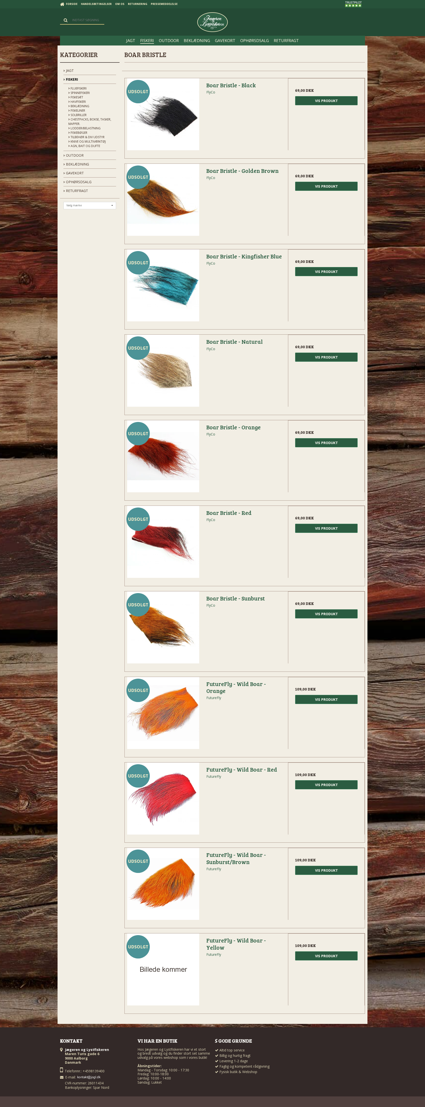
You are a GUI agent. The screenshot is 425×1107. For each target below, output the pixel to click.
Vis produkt (326, 100)
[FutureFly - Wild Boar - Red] (163, 801)
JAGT (69, 70)
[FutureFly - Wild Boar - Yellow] (163, 971)
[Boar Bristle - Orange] (163, 458)
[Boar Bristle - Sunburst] (163, 629)
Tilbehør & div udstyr (87, 137)
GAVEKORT (74, 173)
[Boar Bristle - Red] (163, 544)
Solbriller (78, 115)
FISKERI (71, 79)
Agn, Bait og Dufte (85, 146)
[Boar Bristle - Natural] (163, 373)
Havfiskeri (78, 102)
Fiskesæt (76, 97)
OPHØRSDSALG (78, 182)
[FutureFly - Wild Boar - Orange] (163, 715)
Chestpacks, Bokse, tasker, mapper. (89, 121)
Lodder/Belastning (85, 128)
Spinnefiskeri (80, 93)
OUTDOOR (74, 155)
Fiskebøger (78, 133)
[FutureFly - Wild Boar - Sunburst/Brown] (163, 886)
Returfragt (76, 190)
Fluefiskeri (78, 88)
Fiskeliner (77, 110)
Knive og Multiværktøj (88, 141)
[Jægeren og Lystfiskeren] (212, 22)
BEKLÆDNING (77, 164)
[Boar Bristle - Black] (163, 116)
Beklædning (79, 106)
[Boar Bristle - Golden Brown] (163, 202)
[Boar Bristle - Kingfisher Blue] (163, 287)
